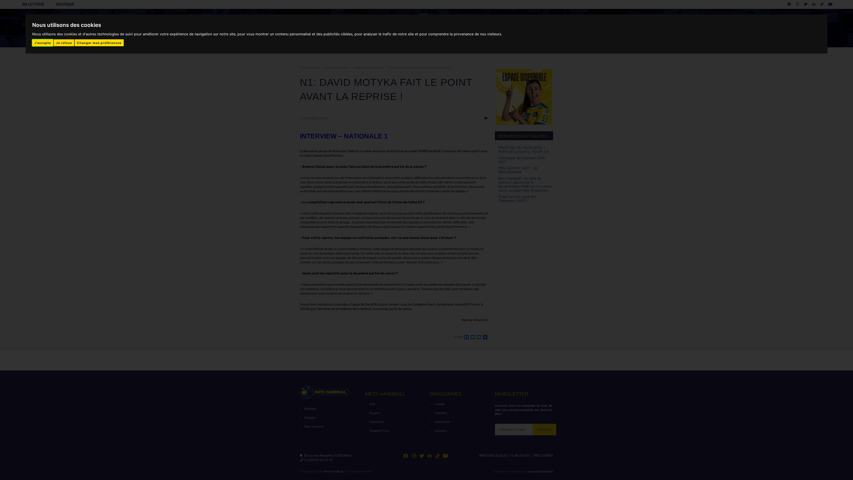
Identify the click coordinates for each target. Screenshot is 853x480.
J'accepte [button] (42, 43)
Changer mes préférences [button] (99, 43)
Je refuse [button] (64, 43)
